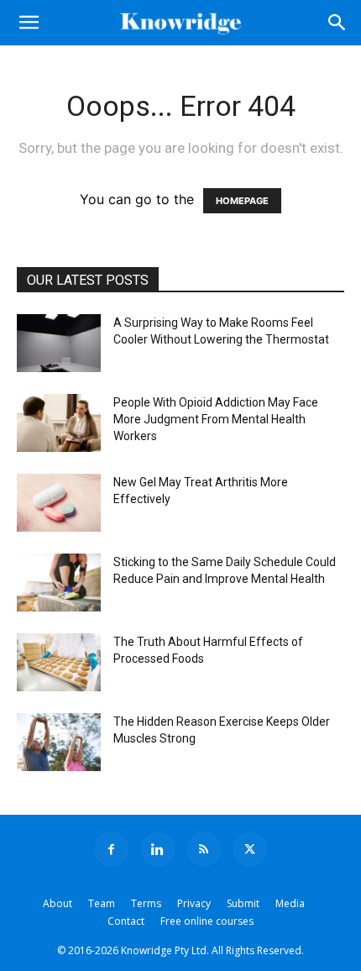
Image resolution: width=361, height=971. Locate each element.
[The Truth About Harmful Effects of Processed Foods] (59, 662)
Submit (243, 903)
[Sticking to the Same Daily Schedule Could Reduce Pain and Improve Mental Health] (59, 582)
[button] (28, 22)
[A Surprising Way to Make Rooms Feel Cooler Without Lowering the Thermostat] (59, 343)
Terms (146, 903)
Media (290, 903)
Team (101, 903)
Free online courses (207, 921)
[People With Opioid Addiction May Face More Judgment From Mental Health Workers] (59, 423)
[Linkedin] (158, 849)
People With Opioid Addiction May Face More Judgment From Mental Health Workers (215, 419)
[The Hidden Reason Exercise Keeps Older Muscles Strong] (59, 742)
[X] (250, 849)
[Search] (337, 22)
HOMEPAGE (242, 201)
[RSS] (204, 849)
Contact (125, 921)
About (57, 903)
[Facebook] (111, 849)
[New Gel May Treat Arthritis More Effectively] (59, 503)
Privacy (194, 903)
